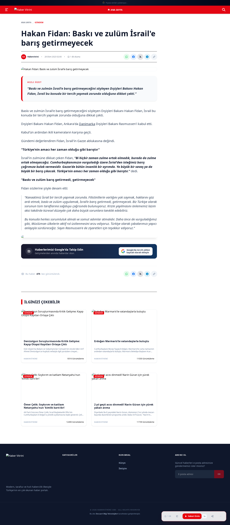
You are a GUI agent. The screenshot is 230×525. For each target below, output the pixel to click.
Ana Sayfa (117, 9)
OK (219, 474)
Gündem (39, 22)
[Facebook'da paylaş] (133, 57)
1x (204, 516)
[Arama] (223, 9)
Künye (122, 462)
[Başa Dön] (220, 516)
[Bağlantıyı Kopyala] (154, 57)
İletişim (123, 468)
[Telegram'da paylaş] (147, 57)
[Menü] (6, 10)
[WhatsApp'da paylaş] (126, 57)
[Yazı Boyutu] (177, 516)
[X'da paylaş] (140, 57)
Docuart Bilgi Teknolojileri (107, 513)
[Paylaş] (212, 516)
